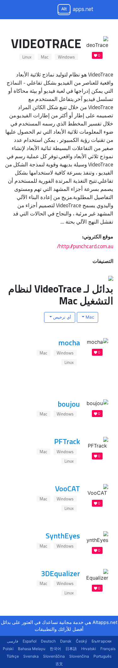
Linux (26, 57)
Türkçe (13, 656)
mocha (69, 342)
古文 (59, 663)
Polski (8, 648)
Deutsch (48, 641)
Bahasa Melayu (31, 648)
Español (30, 641)
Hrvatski (88, 648)
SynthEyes (63, 535)
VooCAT (67, 488)
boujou (69, 403)
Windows (66, 57)
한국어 (55, 648)
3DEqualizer (60, 573)
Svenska (31, 656)
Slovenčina (79, 656)
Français (107, 648)
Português (102, 656)
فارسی (12, 641)
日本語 (71, 648)
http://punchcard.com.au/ (85, 246)
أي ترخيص (61, 317)
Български (101, 641)
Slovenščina (54, 656)
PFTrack (67, 441)
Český (81, 641)
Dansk (65, 641)
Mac (44, 57)
